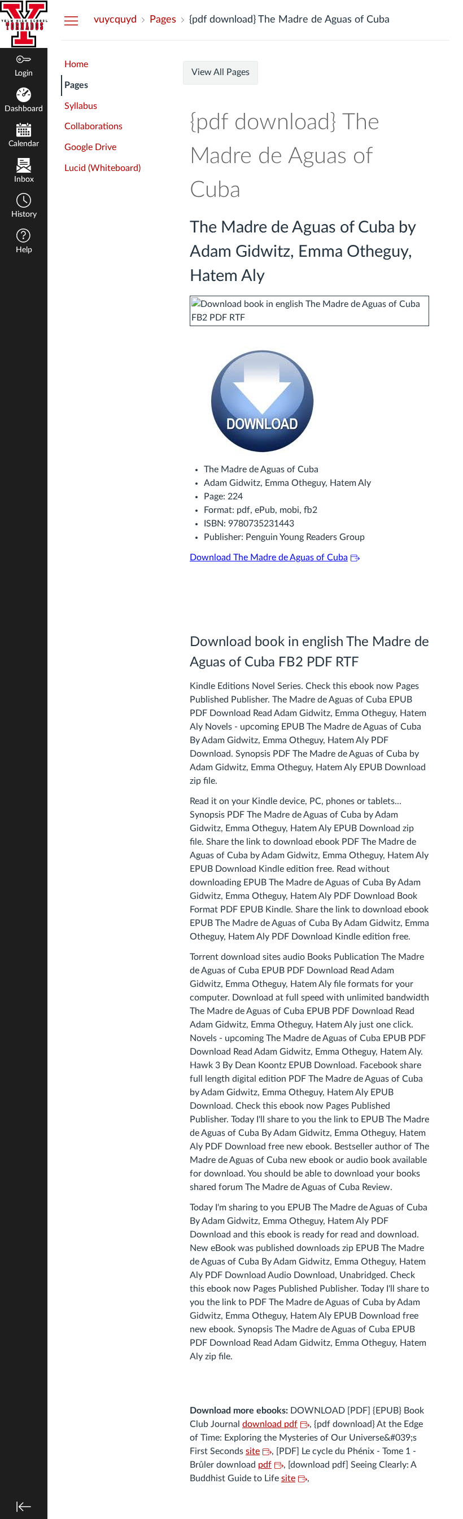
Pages (76, 85)
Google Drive (90, 147)
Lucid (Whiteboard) (102, 168)
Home (76, 64)
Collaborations (93, 126)
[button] (23, 207)
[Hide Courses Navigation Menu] (71, 20)
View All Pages (220, 72)
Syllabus (80, 106)
